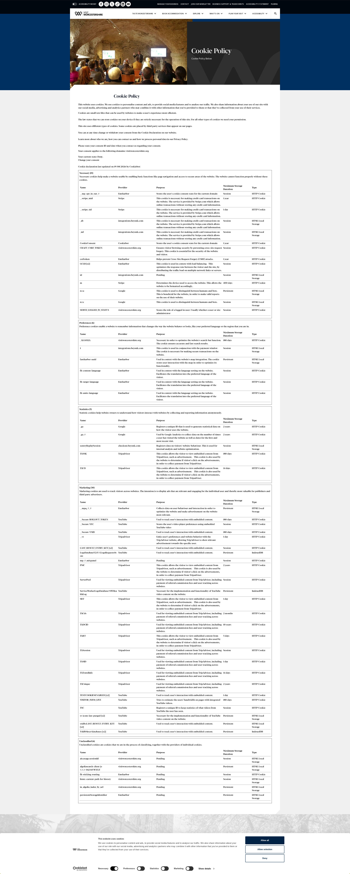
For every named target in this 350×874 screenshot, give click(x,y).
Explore (196, 13)
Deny (264, 858)
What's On (214, 13)
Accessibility (258, 13)
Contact (185, 4)
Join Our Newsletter (200, 4)
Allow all (265, 840)
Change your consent (88, 159)
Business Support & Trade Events (228, 4)
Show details (205, 868)
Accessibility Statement (257, 4)
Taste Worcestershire (142, 13)
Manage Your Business (167, 4)
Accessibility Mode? (87, 4)
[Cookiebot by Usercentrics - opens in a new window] (80, 869)
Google (121, 290)
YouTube (122, 519)
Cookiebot (134, 166)
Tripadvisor (124, 453)
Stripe (121, 198)
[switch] (141, 868)
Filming (274, 4)
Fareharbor (123, 193)
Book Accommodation (173, 13)
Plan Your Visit (236, 13)
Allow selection (264, 849)
